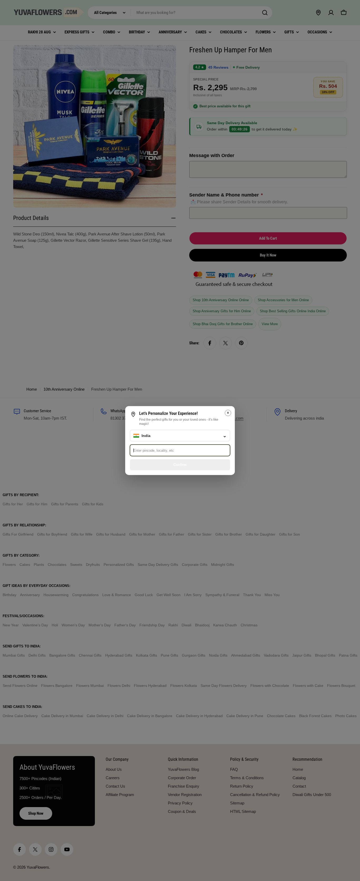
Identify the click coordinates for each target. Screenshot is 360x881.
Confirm (180, 464)
